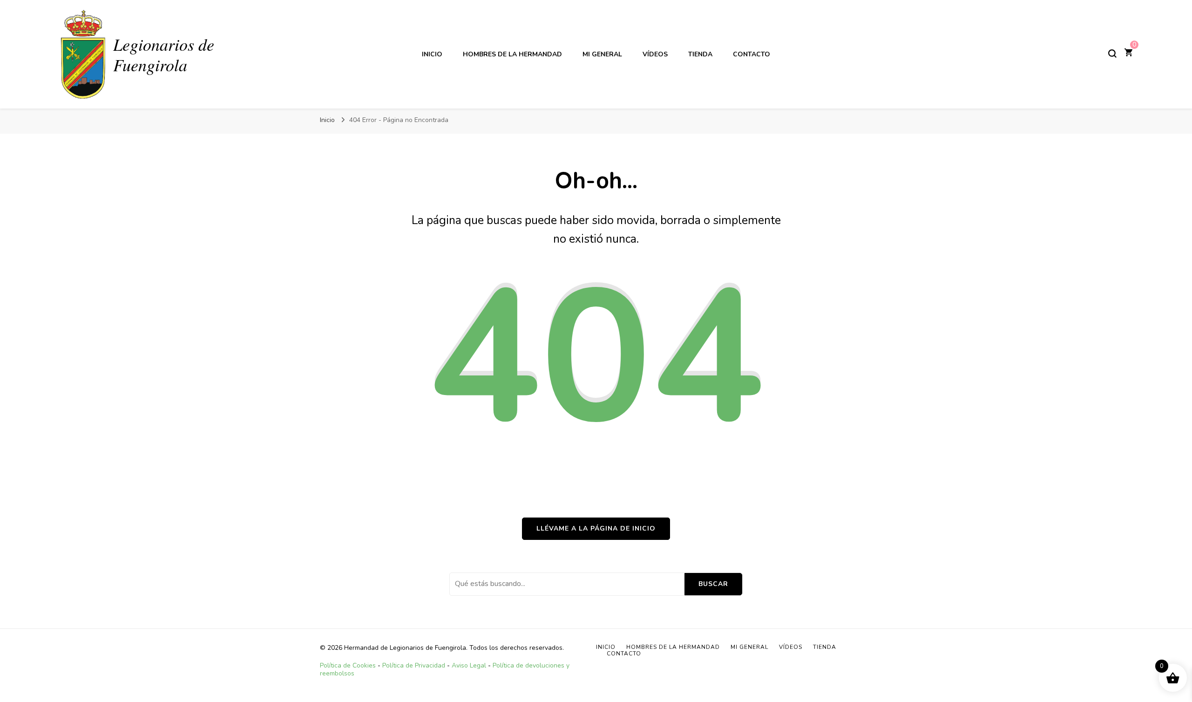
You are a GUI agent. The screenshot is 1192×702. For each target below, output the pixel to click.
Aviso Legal (469, 665)
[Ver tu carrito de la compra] (1128, 53)
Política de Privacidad (413, 665)
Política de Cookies (348, 665)
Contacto (751, 54)
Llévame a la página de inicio (596, 528)
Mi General (602, 54)
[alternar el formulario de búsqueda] (1112, 53)
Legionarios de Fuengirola (163, 54)
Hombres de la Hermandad (512, 54)
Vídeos (655, 54)
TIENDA (700, 54)
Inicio (432, 54)
